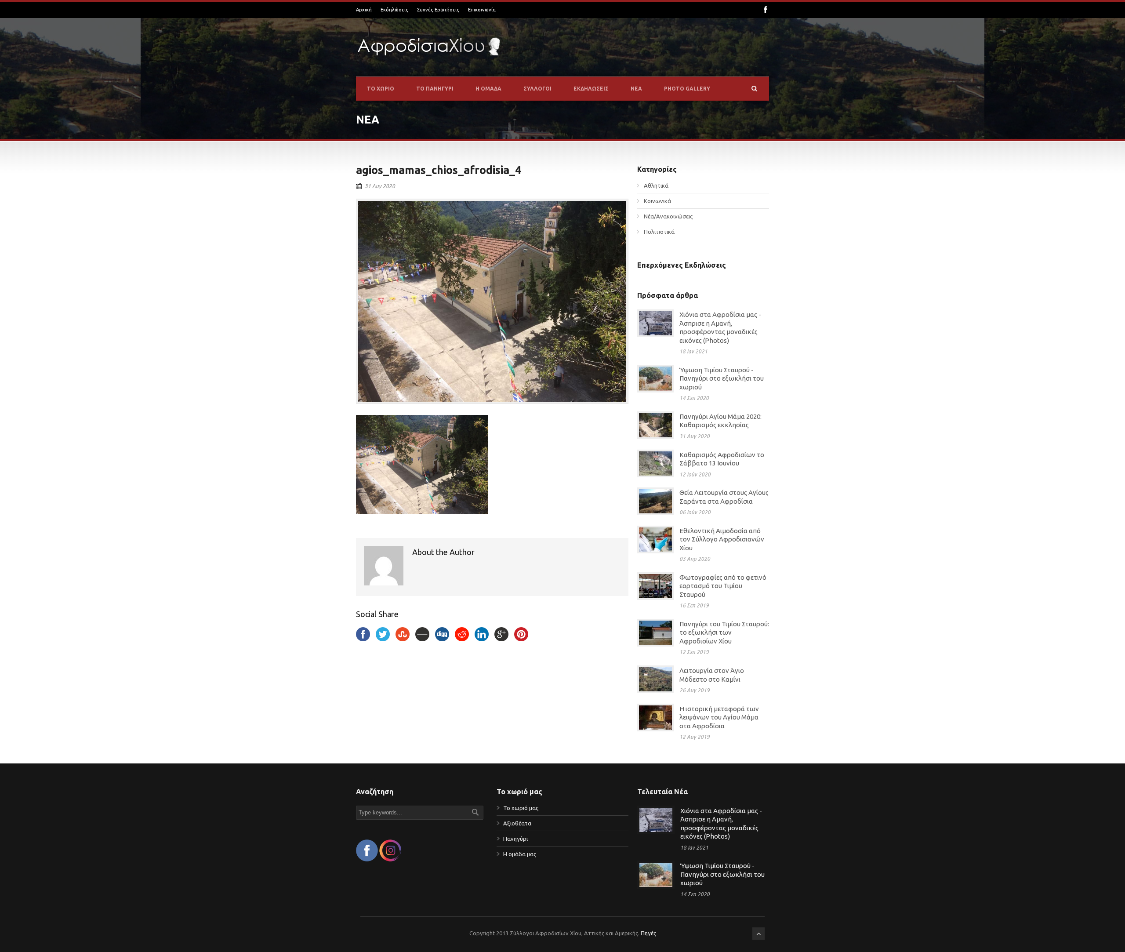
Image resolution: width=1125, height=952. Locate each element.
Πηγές (648, 933)
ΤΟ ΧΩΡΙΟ (380, 88)
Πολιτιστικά (659, 232)
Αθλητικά (656, 185)
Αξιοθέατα (517, 823)
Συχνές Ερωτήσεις (438, 9)
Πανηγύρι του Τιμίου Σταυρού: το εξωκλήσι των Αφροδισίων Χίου (724, 632)
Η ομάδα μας (519, 854)
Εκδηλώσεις (394, 9)
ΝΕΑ (636, 88)
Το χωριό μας (520, 808)
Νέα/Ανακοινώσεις (668, 216)
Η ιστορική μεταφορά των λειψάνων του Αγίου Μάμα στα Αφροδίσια (719, 717)
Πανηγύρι (515, 839)
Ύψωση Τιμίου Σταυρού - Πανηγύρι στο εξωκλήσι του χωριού (721, 378)
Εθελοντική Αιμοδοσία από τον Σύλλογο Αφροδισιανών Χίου (721, 539)
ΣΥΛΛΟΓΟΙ (537, 88)
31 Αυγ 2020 (380, 186)
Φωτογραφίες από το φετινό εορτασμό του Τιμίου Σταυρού (722, 586)
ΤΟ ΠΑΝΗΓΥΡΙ (435, 88)
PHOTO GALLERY (687, 88)
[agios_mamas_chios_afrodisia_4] (492, 301)
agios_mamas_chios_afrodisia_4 (438, 170)
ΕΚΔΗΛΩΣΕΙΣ (591, 88)
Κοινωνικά (657, 201)
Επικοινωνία (482, 9)
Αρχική (364, 9)
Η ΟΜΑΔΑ (488, 88)
